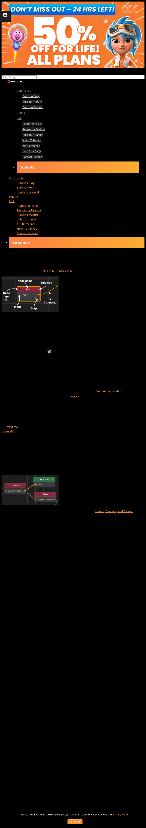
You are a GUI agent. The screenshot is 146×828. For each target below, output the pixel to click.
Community (16, 178)
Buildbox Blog (31, 96)
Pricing (13, 196)
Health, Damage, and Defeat (114, 511)
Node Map (66, 270)
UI (86, 397)
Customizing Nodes (108, 391)
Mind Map (48, 270)
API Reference (31, 146)
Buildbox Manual (32, 135)
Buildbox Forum (32, 101)
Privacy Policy (121, 814)
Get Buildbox (28, 167)
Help (19, 118)
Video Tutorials (31, 140)
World (75, 397)
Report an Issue (32, 124)
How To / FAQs (31, 151)
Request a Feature (33, 129)
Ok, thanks (75, 821)
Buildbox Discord (32, 107)
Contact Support (32, 157)
